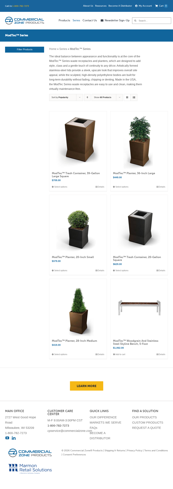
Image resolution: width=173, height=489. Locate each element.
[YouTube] (7, 438)
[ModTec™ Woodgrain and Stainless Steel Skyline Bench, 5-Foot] (139, 307)
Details (101, 187)
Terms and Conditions (156, 450)
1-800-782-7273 (20, 6)
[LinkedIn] (13, 438)
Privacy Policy (134, 450)
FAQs (93, 427)
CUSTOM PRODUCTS (147, 422)
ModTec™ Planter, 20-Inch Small (73, 257)
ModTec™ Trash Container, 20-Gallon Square (137, 259)
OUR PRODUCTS (144, 417)
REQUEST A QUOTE (146, 427)
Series (63, 49)
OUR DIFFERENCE (103, 417)
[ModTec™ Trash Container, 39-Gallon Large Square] (78, 140)
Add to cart (120, 354)
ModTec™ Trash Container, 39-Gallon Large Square (76, 175)
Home (52, 49)
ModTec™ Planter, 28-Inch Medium (74, 340)
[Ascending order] (87, 97)
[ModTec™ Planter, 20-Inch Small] (78, 223)
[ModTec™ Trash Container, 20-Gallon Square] (139, 223)
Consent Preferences (74, 454)
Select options (60, 187)
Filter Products (24, 49)
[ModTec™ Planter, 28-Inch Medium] (78, 307)
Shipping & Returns (115, 450)
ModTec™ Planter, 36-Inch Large (134, 173)
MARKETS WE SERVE (105, 422)
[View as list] (134, 97)
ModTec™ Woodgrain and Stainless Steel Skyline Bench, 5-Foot (135, 342)
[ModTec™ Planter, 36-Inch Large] (139, 140)
